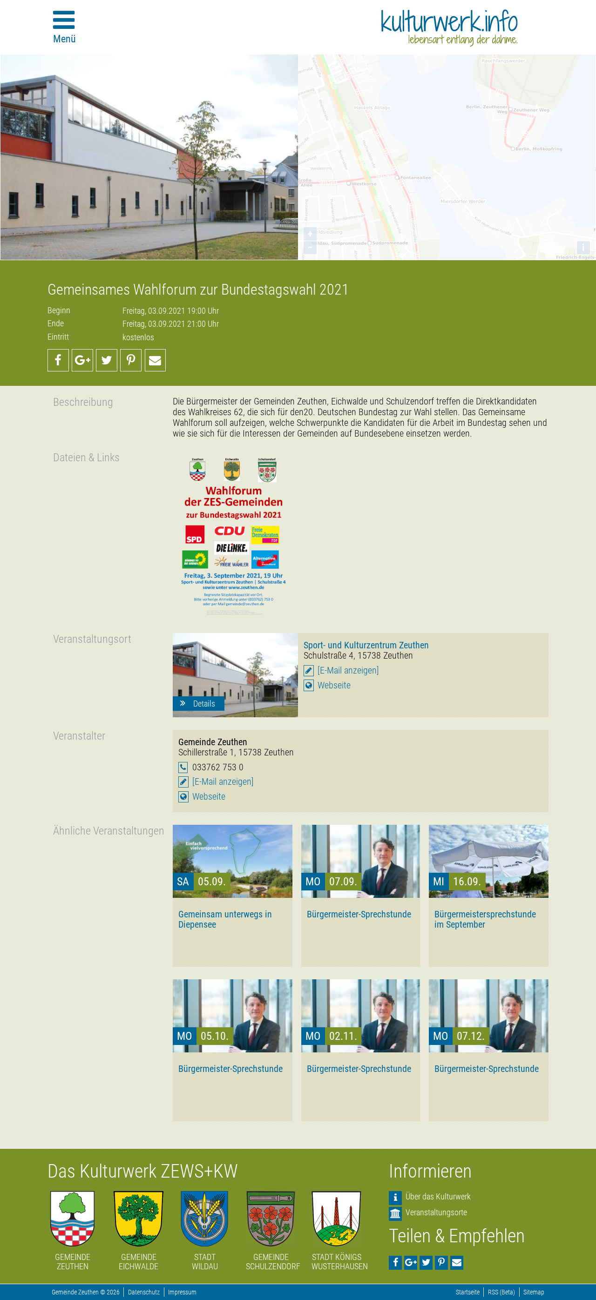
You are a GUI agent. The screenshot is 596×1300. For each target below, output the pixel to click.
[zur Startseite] (449, 28)
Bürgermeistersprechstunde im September (485, 919)
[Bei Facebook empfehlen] (58, 360)
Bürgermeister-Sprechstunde (359, 914)
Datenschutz (144, 1292)
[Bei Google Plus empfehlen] (82, 360)
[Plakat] (232, 536)
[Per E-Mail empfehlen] (155, 360)
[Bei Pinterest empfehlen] (131, 360)
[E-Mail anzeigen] (348, 670)
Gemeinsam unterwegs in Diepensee (225, 919)
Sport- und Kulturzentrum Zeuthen (366, 645)
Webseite (334, 685)
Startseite (468, 1292)
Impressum (182, 1292)
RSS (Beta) (501, 1292)
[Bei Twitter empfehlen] (106, 360)
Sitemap (533, 1292)
